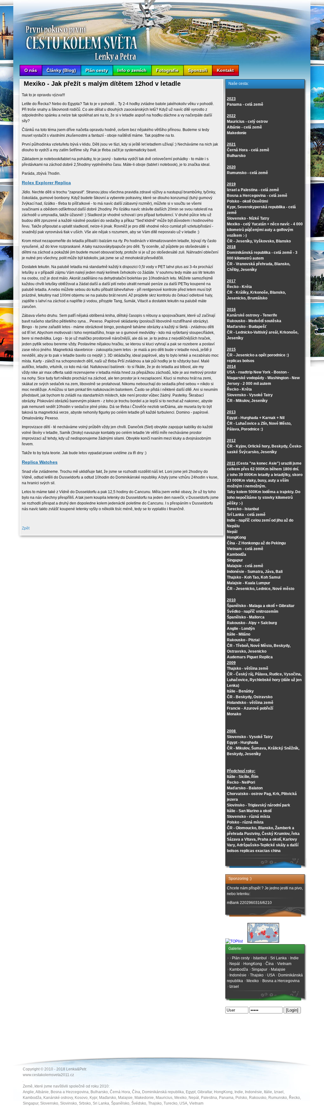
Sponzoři (197, 70)
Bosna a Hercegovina (281, 981)
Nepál (234, 964)
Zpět (25, 528)
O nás (30, 70)
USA (271, 975)
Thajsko (257, 975)
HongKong (252, 964)
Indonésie (237, 975)
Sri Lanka (278, 958)
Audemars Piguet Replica (250, 657)
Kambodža (238, 969)
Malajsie (278, 969)
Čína (269, 964)
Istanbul (260, 958)
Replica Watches (40, 462)
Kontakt (225, 70)
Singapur (259, 969)
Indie (294, 958)
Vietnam (284, 964)
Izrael (234, 986)
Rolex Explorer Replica (46, 182)
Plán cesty (96, 70)
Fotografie (167, 70)
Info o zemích (131, 70)
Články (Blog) (61, 70)
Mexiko (252, 981)
